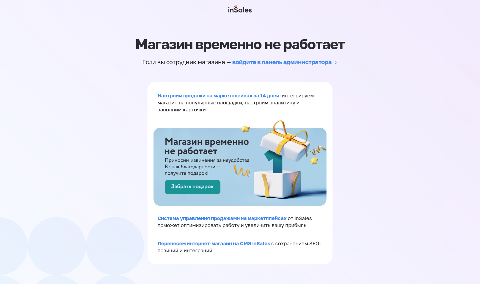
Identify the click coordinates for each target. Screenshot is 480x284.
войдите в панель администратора (282, 61)
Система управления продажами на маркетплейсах (223, 218)
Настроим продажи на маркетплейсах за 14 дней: (220, 95)
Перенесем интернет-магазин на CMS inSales (214, 243)
